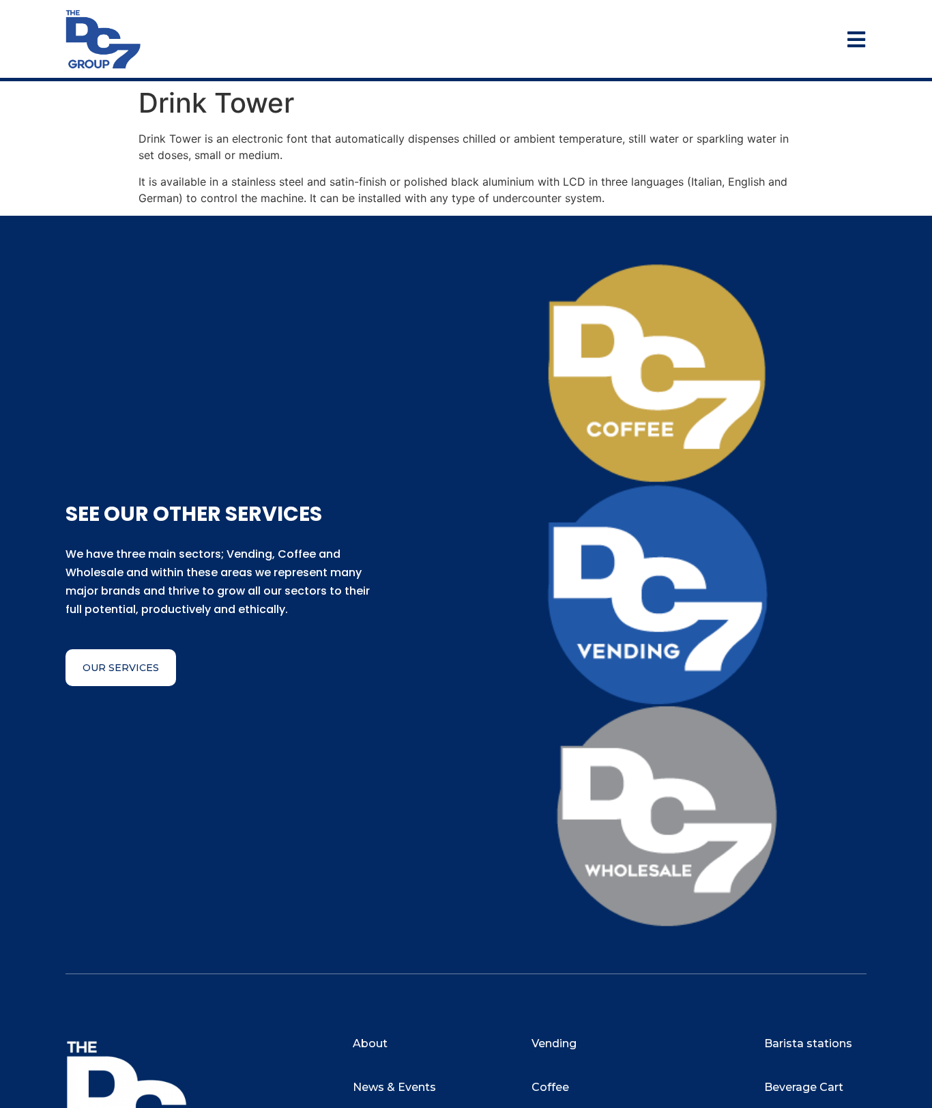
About (370, 1043)
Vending (554, 1043)
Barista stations (808, 1043)
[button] (120, 667)
